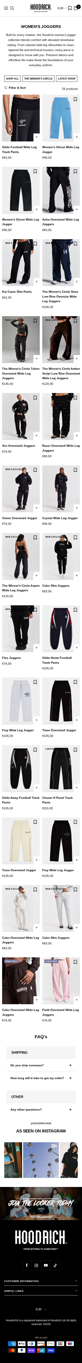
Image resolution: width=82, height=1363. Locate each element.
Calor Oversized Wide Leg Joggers (20, 940)
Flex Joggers (11, 657)
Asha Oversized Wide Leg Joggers (60, 222)
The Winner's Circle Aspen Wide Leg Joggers (21, 588)
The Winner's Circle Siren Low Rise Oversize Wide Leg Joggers (60, 296)
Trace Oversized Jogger (59, 730)
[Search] (12, 8)
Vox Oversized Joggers (18, 445)
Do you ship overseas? (27, 1065)
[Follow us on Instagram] (36, 1265)
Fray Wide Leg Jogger (18, 730)
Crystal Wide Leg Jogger (60, 518)
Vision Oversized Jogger (19, 518)
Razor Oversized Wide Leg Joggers (61, 448)
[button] (41, 1160)
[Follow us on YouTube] (45, 1265)
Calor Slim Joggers (55, 585)
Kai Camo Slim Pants (17, 291)
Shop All (12, 78)
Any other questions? (26, 1109)
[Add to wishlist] (35, 99)
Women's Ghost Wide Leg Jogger (60, 149)
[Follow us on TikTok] (55, 1265)
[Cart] (76, 8)
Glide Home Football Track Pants (57, 660)
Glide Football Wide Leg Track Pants (19, 149)
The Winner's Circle (38, 78)
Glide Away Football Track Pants (21, 800)
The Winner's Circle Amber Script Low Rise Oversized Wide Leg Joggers (61, 373)
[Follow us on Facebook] (27, 1265)
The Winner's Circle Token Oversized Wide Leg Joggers (21, 373)
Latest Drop (66, 78)
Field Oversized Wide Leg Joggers (60, 1012)
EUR (61, 8)
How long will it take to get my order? (37, 1078)
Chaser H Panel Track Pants (57, 800)
